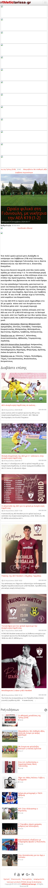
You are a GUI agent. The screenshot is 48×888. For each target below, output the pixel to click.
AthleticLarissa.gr (29, 884)
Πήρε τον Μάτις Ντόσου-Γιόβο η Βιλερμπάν (31, 778)
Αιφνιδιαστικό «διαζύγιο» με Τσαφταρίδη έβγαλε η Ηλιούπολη (31, 841)
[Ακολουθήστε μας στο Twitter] (23, 874)
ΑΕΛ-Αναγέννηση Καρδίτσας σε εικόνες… (19, 405)
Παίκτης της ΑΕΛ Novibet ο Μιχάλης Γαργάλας (21, 576)
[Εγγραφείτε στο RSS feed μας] (33, 874)
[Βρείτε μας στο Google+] (28, 874)
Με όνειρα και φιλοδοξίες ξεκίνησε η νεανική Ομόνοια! (29, 747)
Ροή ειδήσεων (10, 710)
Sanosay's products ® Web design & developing (24, 882)
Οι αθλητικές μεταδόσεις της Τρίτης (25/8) (29, 716)
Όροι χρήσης (27, 879)
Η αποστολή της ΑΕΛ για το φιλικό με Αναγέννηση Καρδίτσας (22, 507)
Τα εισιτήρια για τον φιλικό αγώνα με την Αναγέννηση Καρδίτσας (19, 627)
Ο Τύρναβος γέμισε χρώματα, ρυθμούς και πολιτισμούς (30, 825)
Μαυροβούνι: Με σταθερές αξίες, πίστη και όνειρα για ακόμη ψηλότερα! (31, 733)
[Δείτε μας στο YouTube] (18, 874)
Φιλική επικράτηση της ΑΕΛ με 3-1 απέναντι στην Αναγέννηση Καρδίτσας (22, 457)
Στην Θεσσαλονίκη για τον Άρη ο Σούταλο (31, 856)
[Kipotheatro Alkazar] (24, 228)
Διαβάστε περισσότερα (24, 172)
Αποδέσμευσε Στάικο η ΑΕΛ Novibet (16, 690)
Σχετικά (6, 879)
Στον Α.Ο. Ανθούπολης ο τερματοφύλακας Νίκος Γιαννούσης (28, 764)
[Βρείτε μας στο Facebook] (15, 874)
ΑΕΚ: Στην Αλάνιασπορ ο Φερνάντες (28, 810)
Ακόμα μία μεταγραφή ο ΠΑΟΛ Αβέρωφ (30, 794)
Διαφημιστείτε (38, 879)
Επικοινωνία (15, 879)
